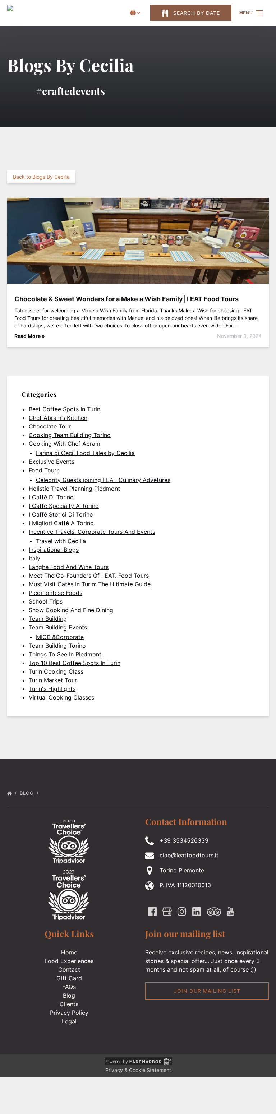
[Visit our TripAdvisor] (214, 911)
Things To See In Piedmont (65, 654)
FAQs (69, 986)
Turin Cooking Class (56, 671)
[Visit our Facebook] (152, 911)
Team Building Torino (57, 645)
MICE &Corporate (60, 637)
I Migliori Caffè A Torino (61, 523)
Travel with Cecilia (61, 541)
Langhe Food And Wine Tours (69, 566)
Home (69, 952)
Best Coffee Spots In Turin (64, 409)
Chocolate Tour (50, 426)
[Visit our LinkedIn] (196, 911)
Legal (69, 1021)
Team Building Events (58, 627)
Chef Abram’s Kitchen (58, 417)
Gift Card (69, 978)
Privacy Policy (69, 1012)
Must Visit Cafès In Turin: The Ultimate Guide (90, 584)
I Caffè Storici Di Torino (61, 514)
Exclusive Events (51, 461)
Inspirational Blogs (54, 549)
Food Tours (44, 470)
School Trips (46, 601)
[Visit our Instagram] (182, 911)
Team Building (48, 618)
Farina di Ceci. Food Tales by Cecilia (85, 453)
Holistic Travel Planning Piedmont (74, 488)
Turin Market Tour (53, 680)
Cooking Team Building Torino (70, 435)
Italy (34, 558)
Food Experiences (69, 960)
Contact (69, 969)
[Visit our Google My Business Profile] (167, 911)
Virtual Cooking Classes (61, 697)
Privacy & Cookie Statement (138, 1070)
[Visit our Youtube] (230, 911)
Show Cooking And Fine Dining (71, 610)
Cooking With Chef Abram (64, 443)
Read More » (29, 336)
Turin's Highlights (52, 688)
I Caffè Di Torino (51, 497)
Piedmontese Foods (55, 592)
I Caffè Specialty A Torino (64, 505)
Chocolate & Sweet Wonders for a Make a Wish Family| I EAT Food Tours (126, 299)
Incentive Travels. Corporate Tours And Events (92, 531)
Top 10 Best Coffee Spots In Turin (74, 662)
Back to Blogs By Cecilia (41, 177)
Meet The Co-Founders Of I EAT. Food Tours (89, 575)
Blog (28, 793)
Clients (69, 1004)
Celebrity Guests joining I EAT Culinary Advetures (103, 479)
